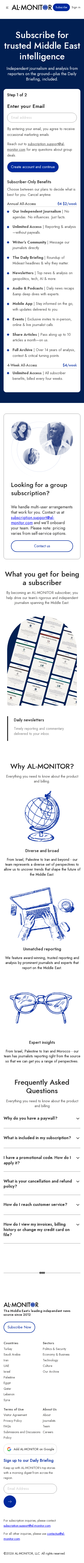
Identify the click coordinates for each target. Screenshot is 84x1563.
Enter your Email (26, 106)
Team (46, 1426)
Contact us (42, 546)
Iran (6, 1360)
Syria (7, 1400)
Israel (7, 1371)
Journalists (49, 1420)
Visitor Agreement (15, 1415)
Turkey (8, 1349)
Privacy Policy (13, 1420)
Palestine (9, 1377)
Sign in (76, 7)
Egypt (7, 1383)
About (46, 1415)
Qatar (7, 1388)
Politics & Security (54, 1349)
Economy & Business (56, 1354)
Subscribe (61, 7)
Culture (47, 1366)
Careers (48, 1432)
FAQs (7, 1426)
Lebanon (9, 1394)
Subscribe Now (19, 1327)
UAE (6, 1366)
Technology (50, 1360)
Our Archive (51, 1371)
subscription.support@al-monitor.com (32, 520)
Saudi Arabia (12, 1354)
